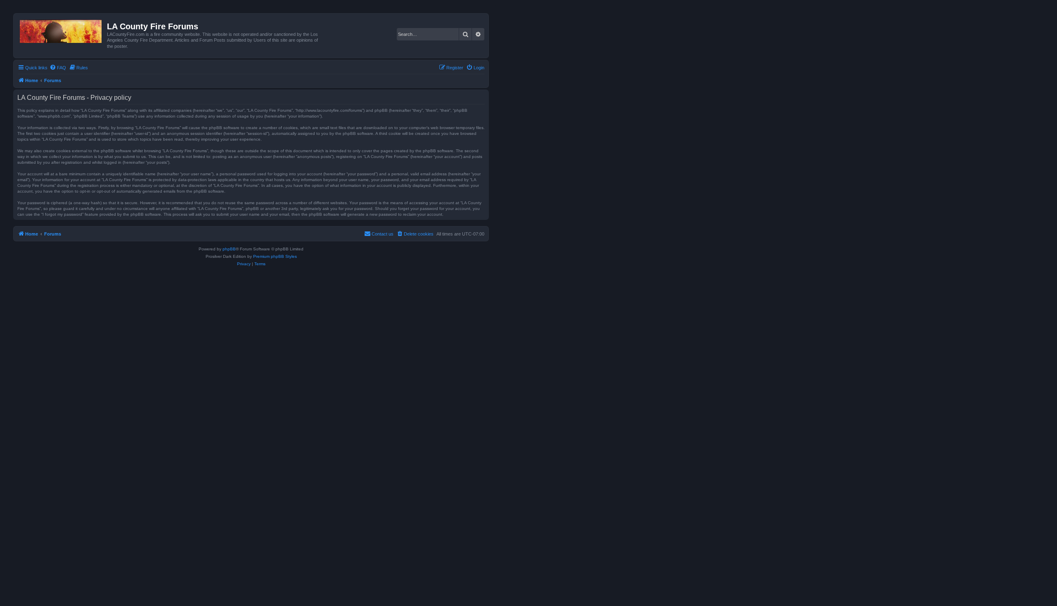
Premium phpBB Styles (275, 256)
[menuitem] (58, 68)
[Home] (61, 30)
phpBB (229, 249)
